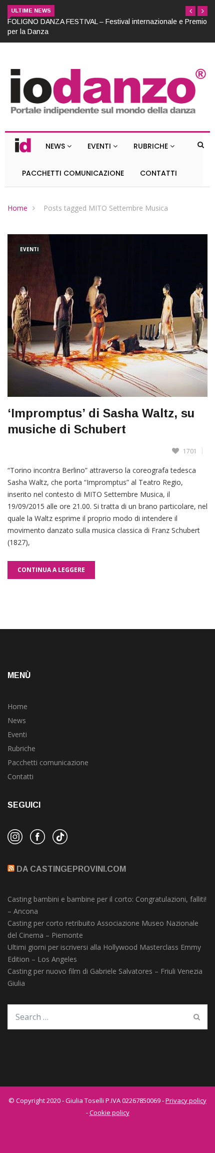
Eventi (100, 146)
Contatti (158, 173)
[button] (191, 11)
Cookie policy (110, 1112)
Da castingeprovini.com (71, 869)
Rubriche (152, 146)
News (56, 146)
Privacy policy (186, 1100)
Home (18, 208)
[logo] (108, 116)
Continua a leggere (51, 569)
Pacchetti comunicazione (48, 762)
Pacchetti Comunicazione (73, 173)
